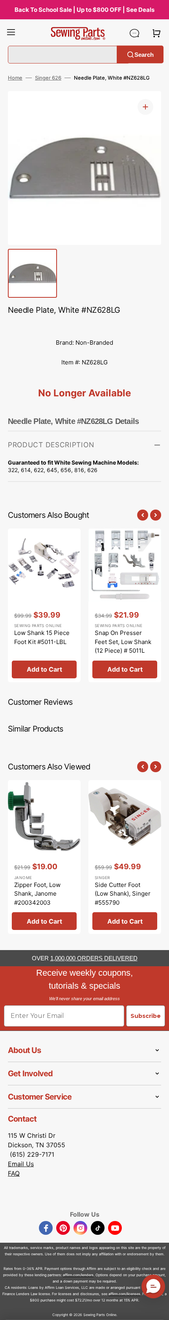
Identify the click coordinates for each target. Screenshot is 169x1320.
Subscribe (145, 1015)
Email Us (21, 1164)
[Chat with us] (134, 33)
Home (15, 78)
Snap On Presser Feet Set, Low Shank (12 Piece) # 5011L (123, 641)
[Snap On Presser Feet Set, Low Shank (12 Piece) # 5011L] (124, 605)
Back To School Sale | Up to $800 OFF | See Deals (84, 9)
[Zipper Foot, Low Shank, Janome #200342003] (44, 857)
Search (144, 54)
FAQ (14, 1173)
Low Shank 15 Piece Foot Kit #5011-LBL (42, 637)
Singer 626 (48, 78)
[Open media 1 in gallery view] (145, 107)
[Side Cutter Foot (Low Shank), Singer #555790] (124, 857)
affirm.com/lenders (78, 1275)
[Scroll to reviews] (84, 325)
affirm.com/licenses (124, 1294)
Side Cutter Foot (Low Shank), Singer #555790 (123, 893)
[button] (11, 33)
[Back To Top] (157, 1308)
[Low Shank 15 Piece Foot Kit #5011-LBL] (44, 605)
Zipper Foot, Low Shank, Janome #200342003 (37, 893)
